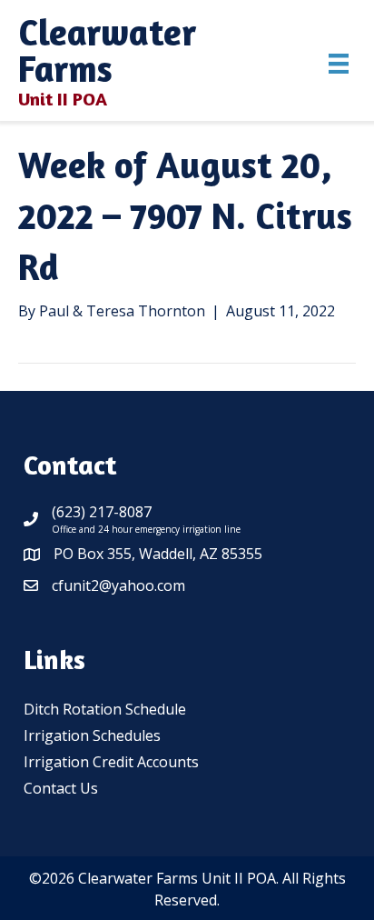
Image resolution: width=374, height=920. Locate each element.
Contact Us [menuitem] (61, 788)
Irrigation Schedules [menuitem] (92, 735)
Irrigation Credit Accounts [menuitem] (111, 762)
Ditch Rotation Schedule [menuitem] (105, 709)
